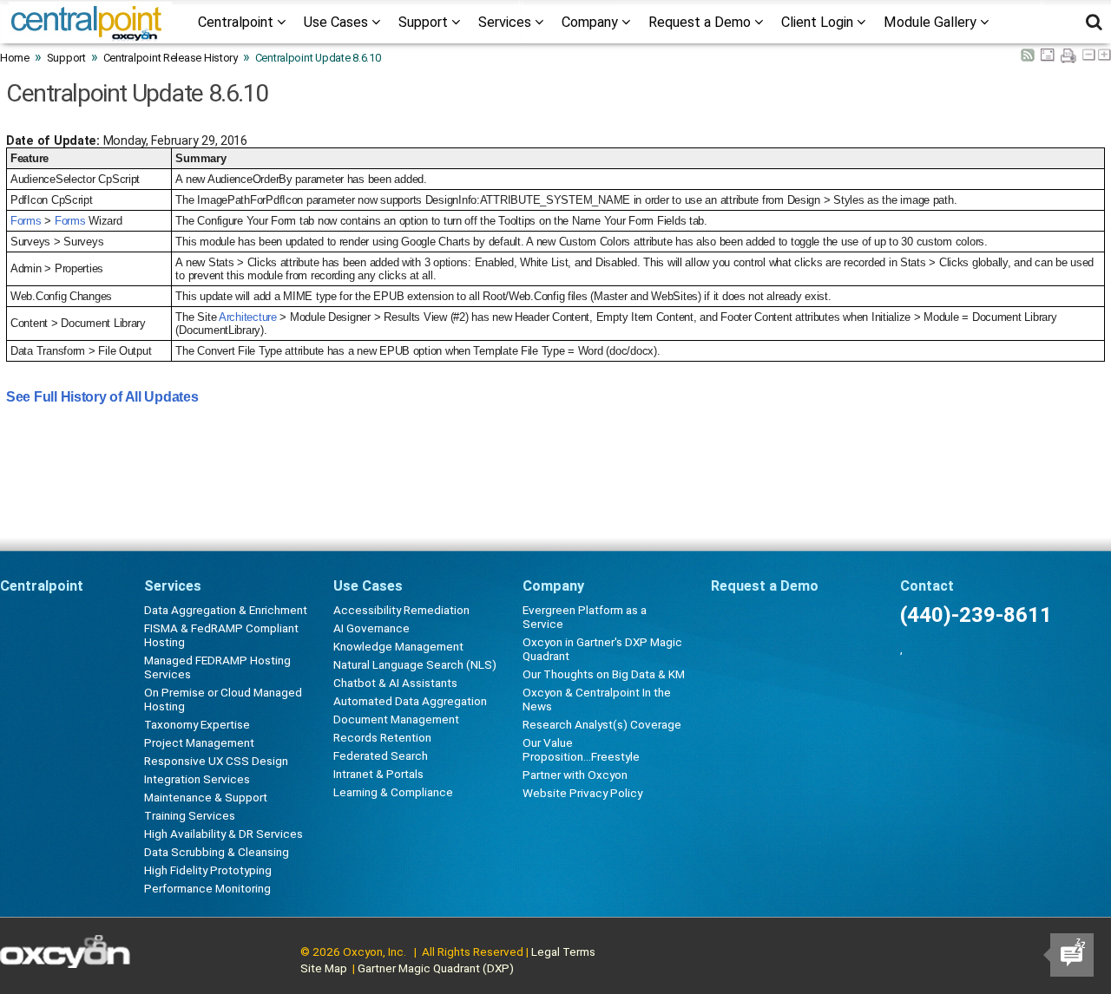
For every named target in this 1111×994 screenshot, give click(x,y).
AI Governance (371, 628)
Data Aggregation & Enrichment (225, 610)
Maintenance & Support (205, 797)
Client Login (819, 22)
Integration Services (197, 779)
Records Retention (382, 737)
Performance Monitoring (207, 888)
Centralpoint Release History (170, 57)
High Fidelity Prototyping (208, 870)
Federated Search (380, 755)
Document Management (396, 719)
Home (15, 57)
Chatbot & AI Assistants (395, 683)
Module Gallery (932, 22)
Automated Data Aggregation (410, 701)
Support (424, 22)
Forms (26, 220)
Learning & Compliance (393, 792)
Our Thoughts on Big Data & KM (604, 674)
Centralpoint (237, 22)
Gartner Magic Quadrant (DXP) (436, 968)
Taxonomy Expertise (197, 724)
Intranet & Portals (378, 774)
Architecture (248, 317)
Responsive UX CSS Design (216, 761)
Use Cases (337, 22)
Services (506, 22)
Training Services (189, 815)
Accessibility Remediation (401, 610)
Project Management (199, 742)
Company (591, 22)
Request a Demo (701, 22)
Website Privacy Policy (582, 793)
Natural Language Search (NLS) (414, 664)
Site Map (323, 968)
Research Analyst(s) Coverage (602, 724)
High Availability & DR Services (223, 833)
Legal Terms (563, 951)
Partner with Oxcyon (575, 774)
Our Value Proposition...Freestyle (581, 749)
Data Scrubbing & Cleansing (216, 852)
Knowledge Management (398, 646)
